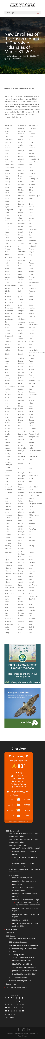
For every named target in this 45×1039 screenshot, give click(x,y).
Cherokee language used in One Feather (24, 945)
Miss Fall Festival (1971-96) (22, 964)
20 (6, 1011)
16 (14, 1008)
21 (9, 1011)
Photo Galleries (11, 929)
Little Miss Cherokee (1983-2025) (24, 974)
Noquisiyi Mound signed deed (20, 981)
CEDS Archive (17, 884)
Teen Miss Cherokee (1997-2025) (24, 967)
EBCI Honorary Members (18, 977)
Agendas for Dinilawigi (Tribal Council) (26, 848)
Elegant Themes (22, 1033)
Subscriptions (11, 984)
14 (9, 1008)
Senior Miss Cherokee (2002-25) (23, 957)
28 (9, 1014)
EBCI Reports (14, 875)
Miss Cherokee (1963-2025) (22, 961)
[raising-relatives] (22, 683)
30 (14, 1014)
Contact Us (10, 933)
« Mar (6, 1017)
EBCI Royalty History (16, 955)
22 (11, 1011)
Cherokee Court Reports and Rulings (25, 900)
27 (6, 1014)
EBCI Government (12, 831)
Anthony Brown (12, 56)
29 (11, 1014)
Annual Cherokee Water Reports (24, 881)
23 (14, 1011)
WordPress (22, 1036)
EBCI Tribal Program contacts (16, 987)
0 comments (16, 59)
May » (12, 1017)
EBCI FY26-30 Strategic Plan (22, 878)
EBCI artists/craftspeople (18, 942)
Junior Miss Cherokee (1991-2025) (24, 971)
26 (23, 1011)
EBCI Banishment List (20, 920)
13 (6, 1008)
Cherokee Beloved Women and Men (22, 939)
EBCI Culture (10, 936)
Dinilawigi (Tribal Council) (18, 845)
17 (17, 1008)
